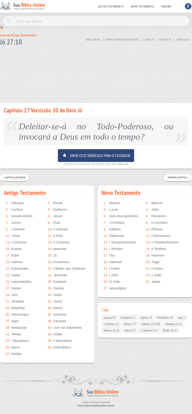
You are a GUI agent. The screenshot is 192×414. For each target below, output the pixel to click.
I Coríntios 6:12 (149, 330)
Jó (52, 255)
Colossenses (158, 236)
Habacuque (17, 314)
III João (112, 282)
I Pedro (112, 268)
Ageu (12, 321)
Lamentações (19, 282)
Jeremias (57, 275)
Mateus (112, 203)
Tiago (153, 262)
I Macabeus (17, 341)
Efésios (154, 229)
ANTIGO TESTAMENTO (111, 6)
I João (111, 275)
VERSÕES (166, 6)
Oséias (56, 288)
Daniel (13, 288)
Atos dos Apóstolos (121, 216)
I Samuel (15, 229)
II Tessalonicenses (162, 242)
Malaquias (16, 327)
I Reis (13, 236)
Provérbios (58, 262)
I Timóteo (113, 249)
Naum (55, 308)
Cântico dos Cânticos (66, 268)
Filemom (155, 255)
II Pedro (154, 268)
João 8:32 (129, 330)
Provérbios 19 (165, 318)
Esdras (14, 249)
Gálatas (112, 229)
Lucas (111, 209)
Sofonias (57, 314)
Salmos (14, 262)
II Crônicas (58, 242)
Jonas (55, 301)
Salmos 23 (146, 318)
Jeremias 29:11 (173, 324)
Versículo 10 (183, 39)
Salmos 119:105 (151, 324)
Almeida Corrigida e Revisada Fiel (122, 39)
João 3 (181, 318)
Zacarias (57, 321)
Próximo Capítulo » (178, 177)
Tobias (13, 334)
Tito (109, 255)
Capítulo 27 (165, 39)
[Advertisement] (96, 73)
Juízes (13, 223)
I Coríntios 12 (111, 324)
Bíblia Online (93, 39)
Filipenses (114, 236)
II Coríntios (157, 223)
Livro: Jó (149, 39)
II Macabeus (60, 341)
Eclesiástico (59, 347)
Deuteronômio (19, 216)
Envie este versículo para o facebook (96, 155)
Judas (153, 282)
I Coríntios (114, 223)
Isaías (13, 275)
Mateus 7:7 (130, 324)
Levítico (14, 209)
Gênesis (15, 203)
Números (57, 209)
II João (153, 275)
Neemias (57, 249)
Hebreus (113, 262)
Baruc (13, 347)
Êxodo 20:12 (170, 330)
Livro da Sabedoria (65, 327)
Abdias (14, 354)
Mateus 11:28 (111, 330)
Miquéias (15, 308)
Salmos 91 (110, 318)
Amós (55, 295)
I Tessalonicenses (120, 242)
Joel (11, 295)
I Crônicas (16, 242)
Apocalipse (115, 288)
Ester (12, 255)
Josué (55, 216)
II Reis (55, 236)
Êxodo (55, 203)
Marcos (154, 203)
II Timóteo (156, 249)
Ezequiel (57, 282)
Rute (54, 223)
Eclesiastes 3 (128, 318)
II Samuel (58, 229)
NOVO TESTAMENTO (142, 6)
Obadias (15, 301)
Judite (55, 334)
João (152, 209)
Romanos (156, 216)
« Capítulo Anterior (14, 177)
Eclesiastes (17, 268)
